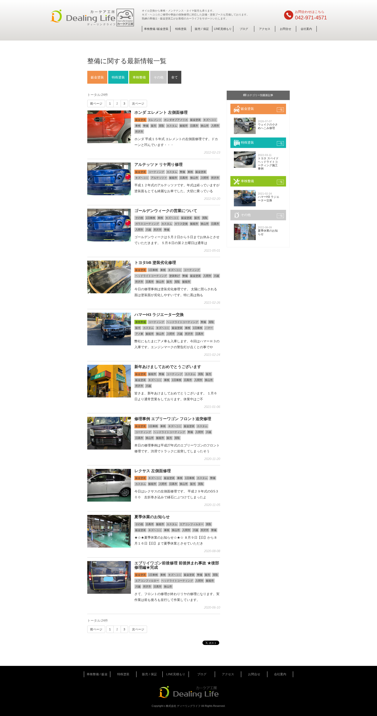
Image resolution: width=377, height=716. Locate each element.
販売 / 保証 (149, 674)
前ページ (96, 103)
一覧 (280, 109)
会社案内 (306, 29)
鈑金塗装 (97, 77)
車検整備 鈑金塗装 (156, 29)
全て (174, 77)
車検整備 (139, 77)
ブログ (244, 29)
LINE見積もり (223, 29)
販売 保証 (202, 29)
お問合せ (285, 29)
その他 (158, 77)
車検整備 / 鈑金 (97, 674)
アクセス (264, 29)
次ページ (138, 103)
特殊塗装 (181, 29)
